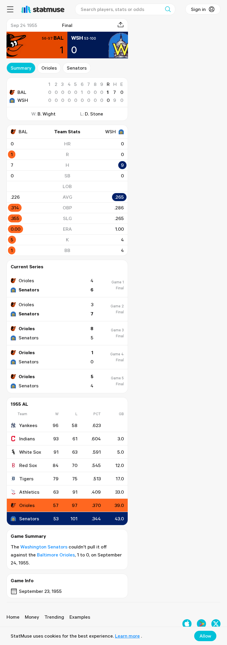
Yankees (28, 425)
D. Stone (94, 113)
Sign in (198, 9)
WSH (22, 100)
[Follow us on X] (216, 624)
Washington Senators (43, 546)
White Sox (30, 452)
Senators (77, 68)
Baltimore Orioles (56, 554)
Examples (79, 617)
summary (21, 68)
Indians (27, 438)
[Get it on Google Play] (201, 623)
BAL (21, 92)
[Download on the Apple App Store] (187, 623)
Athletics (29, 492)
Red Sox (28, 465)
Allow (205, 636)
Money (32, 617)
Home (13, 617)
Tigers (26, 478)
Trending (54, 617)
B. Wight (47, 113)
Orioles (49, 68)
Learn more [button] (127, 636)
